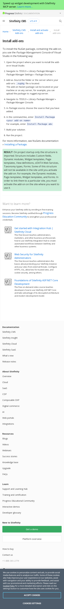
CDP (4, 394)
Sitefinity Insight (10, 337)
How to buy (8, 548)
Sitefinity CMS (9, 331)
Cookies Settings (32, 603)
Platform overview (32, 538)
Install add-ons (13, 40)
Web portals (8, 417)
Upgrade (6, 468)
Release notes (9, 361)
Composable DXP (10, 400)
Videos (5, 444)
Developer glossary (11, 512)
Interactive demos (11, 506)
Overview (6, 376)
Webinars (6, 450)
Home (5, 31)
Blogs (5, 438)
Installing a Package (15, 144)
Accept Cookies (32, 595)
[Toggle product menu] (60, 13)
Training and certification (14, 494)
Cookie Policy (9, 585)
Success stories (9, 456)
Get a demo (32, 529)
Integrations (8, 423)
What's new (8, 355)
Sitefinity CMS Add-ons (19, 31)
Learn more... (25, 6)
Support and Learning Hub (15, 488)
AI (3, 412)
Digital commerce (10, 406)
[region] (32, 589)
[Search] (60, 21)
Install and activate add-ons (39, 31)
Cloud (5, 382)
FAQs (5, 474)
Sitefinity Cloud (9, 343)
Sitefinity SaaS (9, 349)
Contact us (7, 554)
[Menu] (3, 21)
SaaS (4, 388)
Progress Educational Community (18, 500)
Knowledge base (10, 462)
